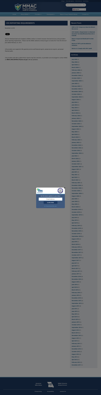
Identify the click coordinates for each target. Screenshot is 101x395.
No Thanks (46, 206)
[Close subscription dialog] (65, 188)
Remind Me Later (53, 206)
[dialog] (50, 198)
